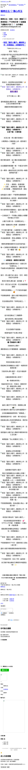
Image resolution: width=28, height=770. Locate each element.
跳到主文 (3, 15)
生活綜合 (12, 30)
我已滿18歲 (3, 767)
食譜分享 (11, 599)
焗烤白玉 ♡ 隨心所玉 (11, 11)
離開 (8, 767)
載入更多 (3, 606)
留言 (14, 595)
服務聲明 (16, 749)
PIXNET (6, 748)
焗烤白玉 (3, 586)
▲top (2, 603)
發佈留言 (3, 614)
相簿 (4, 33)
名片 (4, 36)
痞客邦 (11, 595)
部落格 (5, 34)
